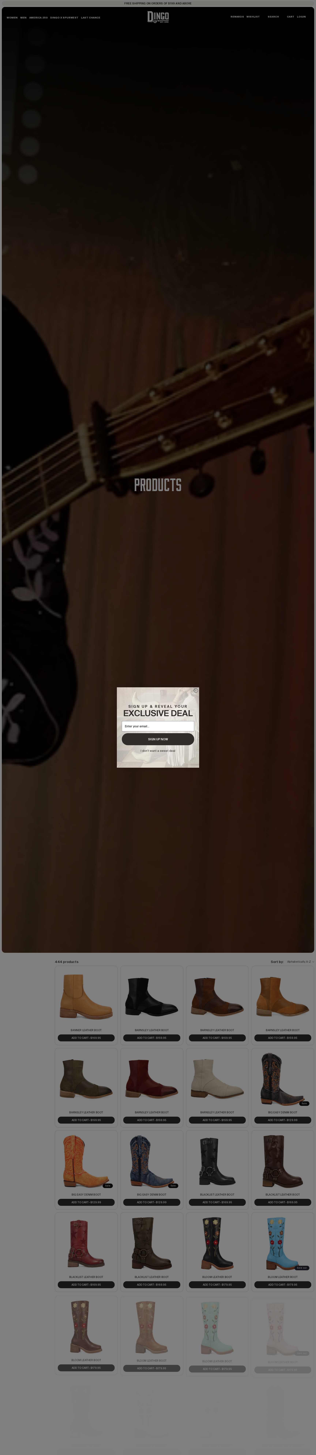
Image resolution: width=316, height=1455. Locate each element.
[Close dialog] (196, 690)
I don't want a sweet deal (158, 750)
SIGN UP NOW (158, 739)
